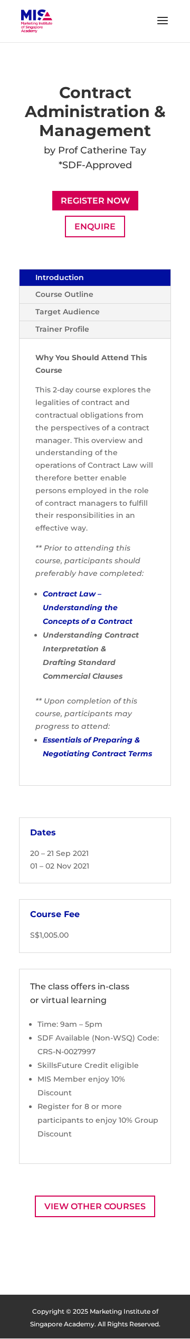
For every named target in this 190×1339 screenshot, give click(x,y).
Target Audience (67, 311)
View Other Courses (95, 1206)
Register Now (95, 201)
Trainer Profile (62, 329)
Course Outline (64, 294)
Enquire (95, 226)
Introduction (59, 277)
